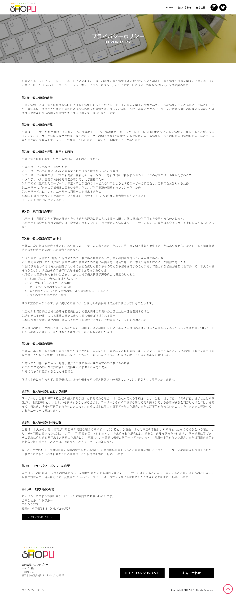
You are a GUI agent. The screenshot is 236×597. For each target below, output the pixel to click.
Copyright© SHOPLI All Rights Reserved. (192, 590)
